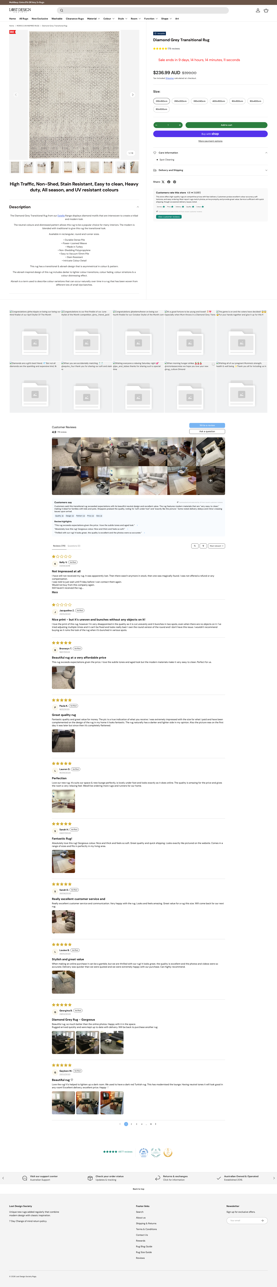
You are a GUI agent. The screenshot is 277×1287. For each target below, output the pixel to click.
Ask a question (207, 431)
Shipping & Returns (146, 1223)
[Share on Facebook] (169, 182)
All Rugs (23, 18)
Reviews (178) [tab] (59, 545)
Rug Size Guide (144, 1252)
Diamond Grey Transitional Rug (54, 26)
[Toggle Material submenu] (99, 18)
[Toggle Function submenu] (156, 18)
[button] (266, 10)
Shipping (170, 78)
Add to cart (226, 125)
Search (139, 1211)
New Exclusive (40, 18)
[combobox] (143, 10)
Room (134, 18)
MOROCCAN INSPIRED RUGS (28, 26)
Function (149, 18)
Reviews (140, 1257)
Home (12, 18)
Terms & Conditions (146, 1229)
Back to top (138, 1189)
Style (121, 18)
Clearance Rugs (75, 18)
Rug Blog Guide (144, 1246)
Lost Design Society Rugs (26, 1276)
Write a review (207, 425)
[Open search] (195, 545)
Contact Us (142, 1234)
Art (177, 18)
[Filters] (203, 545)
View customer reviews (169, 216)
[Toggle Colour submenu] (113, 18)
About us (141, 1217)
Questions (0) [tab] (74, 545)
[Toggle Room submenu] (139, 18)
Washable (57, 18)
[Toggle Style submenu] (126, 18)
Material (92, 18)
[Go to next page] (156, 1124)
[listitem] (66, 451)
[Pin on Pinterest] (174, 182)
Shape (164, 18)
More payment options (210, 141)
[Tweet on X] (163, 182)
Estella (61, 215)
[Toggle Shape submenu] (170, 18)
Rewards (140, 1240)
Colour (107, 18)
